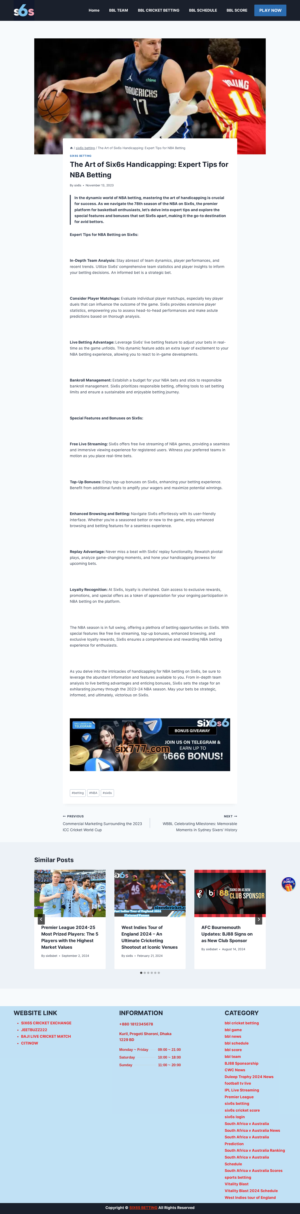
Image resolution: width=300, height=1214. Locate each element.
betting (78, 793)
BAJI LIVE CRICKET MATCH (46, 1036)
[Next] (258, 919)
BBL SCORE (237, 10)
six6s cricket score (242, 1110)
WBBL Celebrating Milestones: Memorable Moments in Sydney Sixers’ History (200, 823)
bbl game (233, 1030)
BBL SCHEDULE (203, 10)
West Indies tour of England (250, 1197)
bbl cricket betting (242, 1023)
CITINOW (29, 1043)
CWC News (235, 1070)
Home (94, 10)
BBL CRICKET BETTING (158, 10)
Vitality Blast (237, 1184)
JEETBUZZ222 (34, 1030)
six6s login (235, 1117)
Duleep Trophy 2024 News (249, 1077)
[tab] (141, 973)
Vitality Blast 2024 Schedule (251, 1191)
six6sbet (51, 955)
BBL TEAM (118, 10)
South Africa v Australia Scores (254, 1170)
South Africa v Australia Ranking (255, 1150)
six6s (77, 185)
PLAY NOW (270, 10)
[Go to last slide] (41, 919)
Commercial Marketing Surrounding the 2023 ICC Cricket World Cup (102, 823)
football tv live (238, 1083)
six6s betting (81, 155)
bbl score (233, 1050)
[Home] (71, 148)
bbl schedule (237, 1043)
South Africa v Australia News (252, 1130)
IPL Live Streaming (242, 1090)
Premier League (239, 1097)
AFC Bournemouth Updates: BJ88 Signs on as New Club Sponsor (227, 934)
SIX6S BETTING (143, 1207)
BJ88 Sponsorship (241, 1063)
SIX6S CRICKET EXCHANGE (46, 1023)
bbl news (233, 1036)
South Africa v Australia (247, 1123)
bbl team (233, 1056)
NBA (93, 793)
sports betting (238, 1177)
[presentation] (70, 893)
